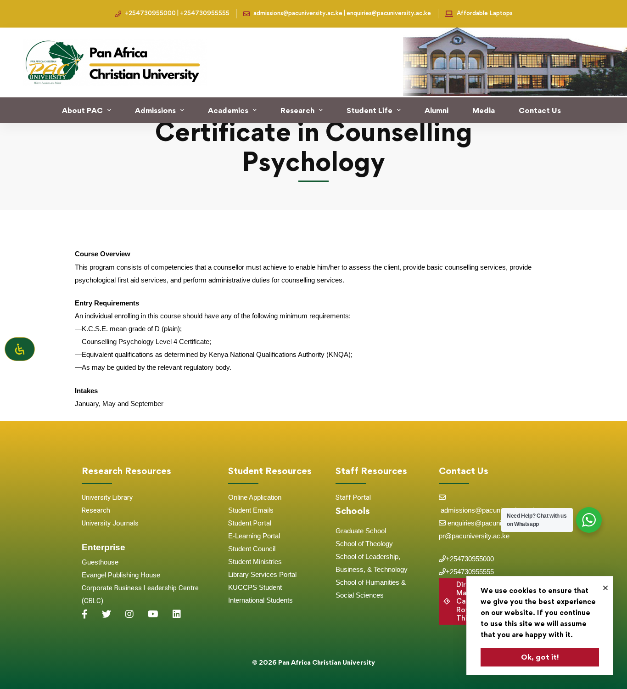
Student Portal (249, 523)
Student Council (251, 549)
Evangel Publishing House (121, 575)
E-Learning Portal (254, 536)
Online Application (254, 497)
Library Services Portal (262, 574)
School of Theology (364, 544)
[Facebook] (85, 614)
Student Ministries (255, 561)
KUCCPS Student (255, 587)
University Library (107, 497)
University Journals (110, 523)
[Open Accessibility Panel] (20, 349)
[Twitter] (106, 614)
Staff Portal (353, 497)
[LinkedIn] (177, 614)
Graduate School (361, 531)
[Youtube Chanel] (153, 614)
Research (96, 510)
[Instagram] (129, 614)
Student (240, 510)
